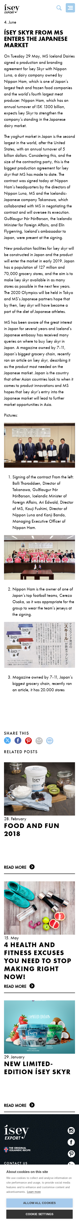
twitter (7, 740)
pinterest (28, 740)
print (50, 740)
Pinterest (71, 1153)
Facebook (71, 1142)
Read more (15, 867)
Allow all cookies (39, 1203)
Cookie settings (40, 1214)
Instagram (71, 1130)
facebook (18, 740)
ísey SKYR (12, 8)
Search (59, 7)
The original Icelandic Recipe (17, 1150)
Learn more (34, 1191)
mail (39, 740)
